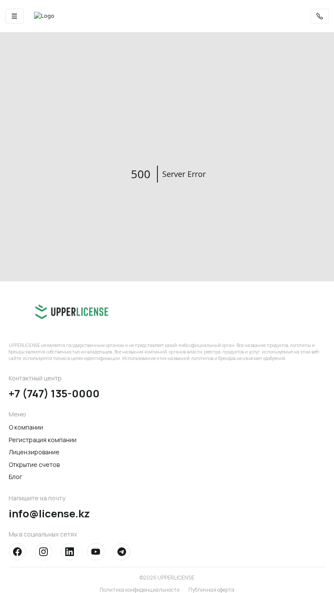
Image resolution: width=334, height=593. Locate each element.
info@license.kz (49, 513)
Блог (15, 477)
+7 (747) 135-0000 (54, 393)
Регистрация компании (43, 440)
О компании (26, 427)
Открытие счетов (34, 464)
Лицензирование (34, 452)
